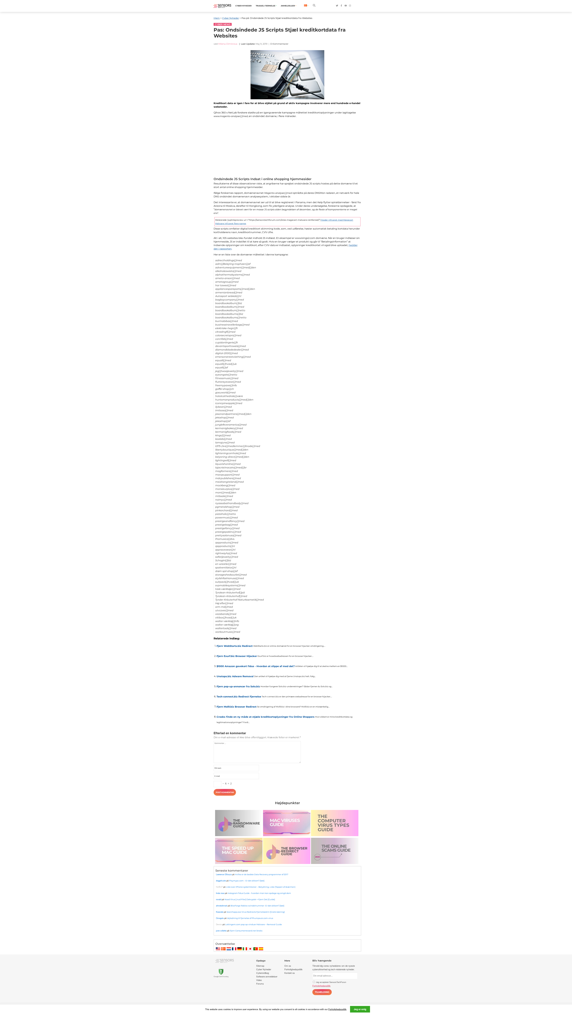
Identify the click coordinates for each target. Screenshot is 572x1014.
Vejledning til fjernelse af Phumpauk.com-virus (250, 918)
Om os (287, 965)
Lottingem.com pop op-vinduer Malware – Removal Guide (253, 924)
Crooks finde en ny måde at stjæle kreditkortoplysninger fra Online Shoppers (265, 716)
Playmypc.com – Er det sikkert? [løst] (246, 880)
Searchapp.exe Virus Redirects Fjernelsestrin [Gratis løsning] (256, 912)
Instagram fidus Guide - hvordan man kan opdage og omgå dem (259, 893)
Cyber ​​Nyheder (243, 6)
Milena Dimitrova (227, 43)
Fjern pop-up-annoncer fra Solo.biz (238, 686)
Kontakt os (289, 972)
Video (259, 980)
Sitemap (260, 965)
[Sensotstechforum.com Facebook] (341, 5)
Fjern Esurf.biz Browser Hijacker (237, 656)
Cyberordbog (262, 972)
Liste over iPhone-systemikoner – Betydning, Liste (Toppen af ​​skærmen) (260, 887)
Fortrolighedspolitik (337, 1009)
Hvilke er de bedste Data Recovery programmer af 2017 (261, 874)
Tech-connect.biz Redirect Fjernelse (239, 696)
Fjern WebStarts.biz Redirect (235, 646)
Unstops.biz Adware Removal (235, 676)
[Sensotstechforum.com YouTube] (346, 5)
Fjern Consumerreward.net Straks (246, 930)
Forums (260, 983)
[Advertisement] (287, 148)
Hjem (217, 18)
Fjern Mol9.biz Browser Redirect (237, 706)
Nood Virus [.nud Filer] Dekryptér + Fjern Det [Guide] (249, 899)
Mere (287, 960)
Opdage (260, 960)
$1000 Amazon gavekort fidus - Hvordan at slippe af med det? (256, 666)
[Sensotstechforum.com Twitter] (337, 5)
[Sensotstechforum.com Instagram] (350, 5)
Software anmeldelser (266, 976)
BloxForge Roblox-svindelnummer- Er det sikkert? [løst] (257, 905)
